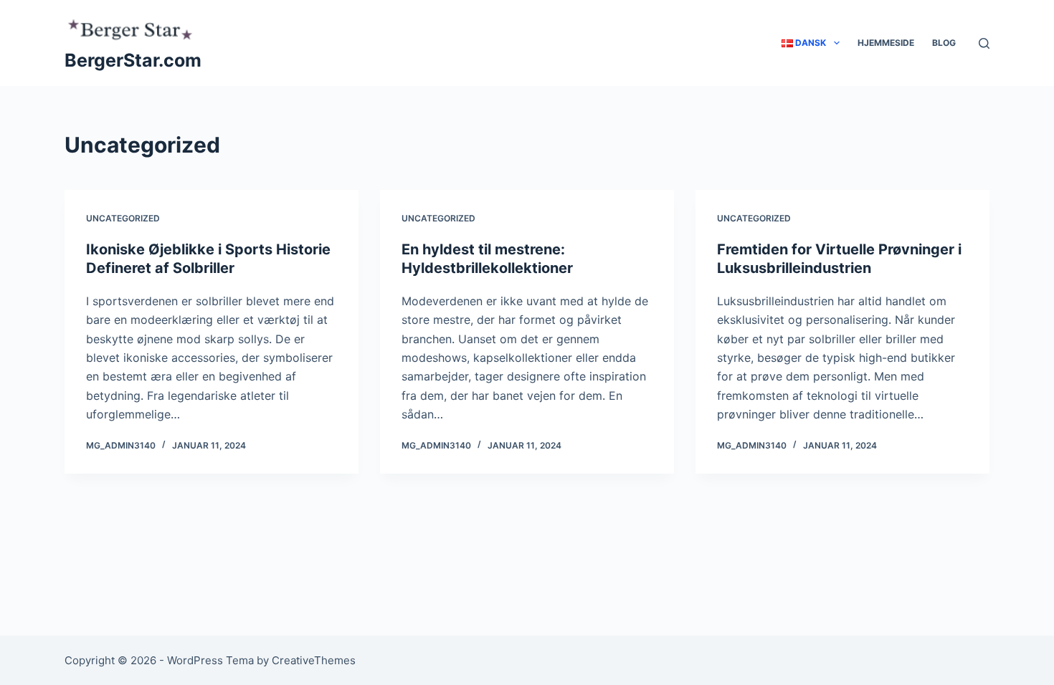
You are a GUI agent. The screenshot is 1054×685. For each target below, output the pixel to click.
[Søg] (984, 43)
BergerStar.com (133, 60)
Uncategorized (123, 218)
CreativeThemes (314, 660)
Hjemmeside (886, 42)
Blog (944, 42)
